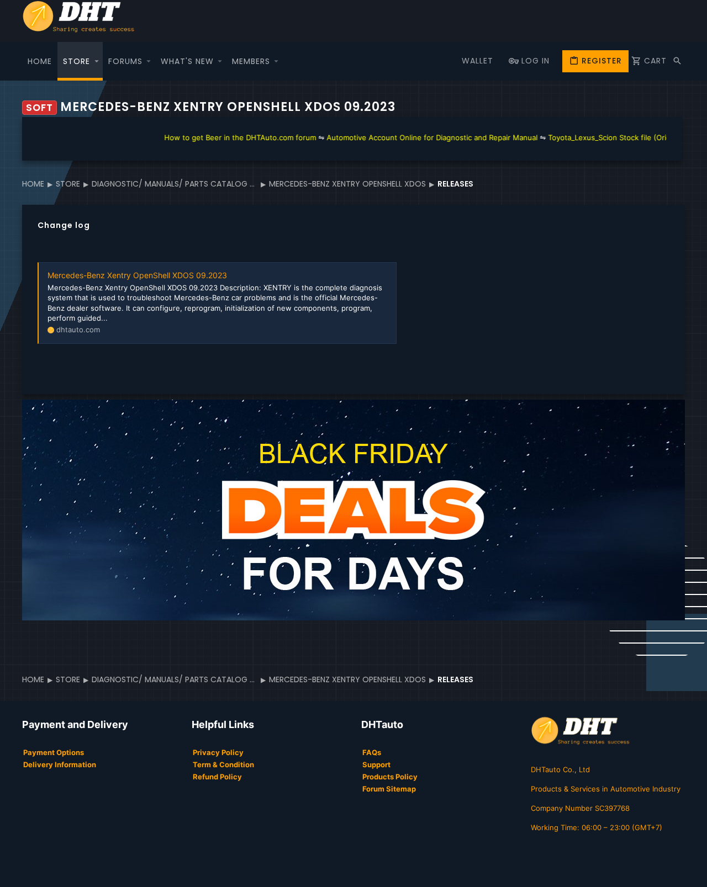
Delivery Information (59, 764)
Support (376, 764)
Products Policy (390, 776)
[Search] (677, 61)
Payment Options (53, 752)
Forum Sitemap (389, 788)
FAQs (371, 752)
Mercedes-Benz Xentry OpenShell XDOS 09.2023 (137, 275)
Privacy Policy (218, 752)
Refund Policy (217, 776)
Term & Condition (223, 764)
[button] (97, 61)
